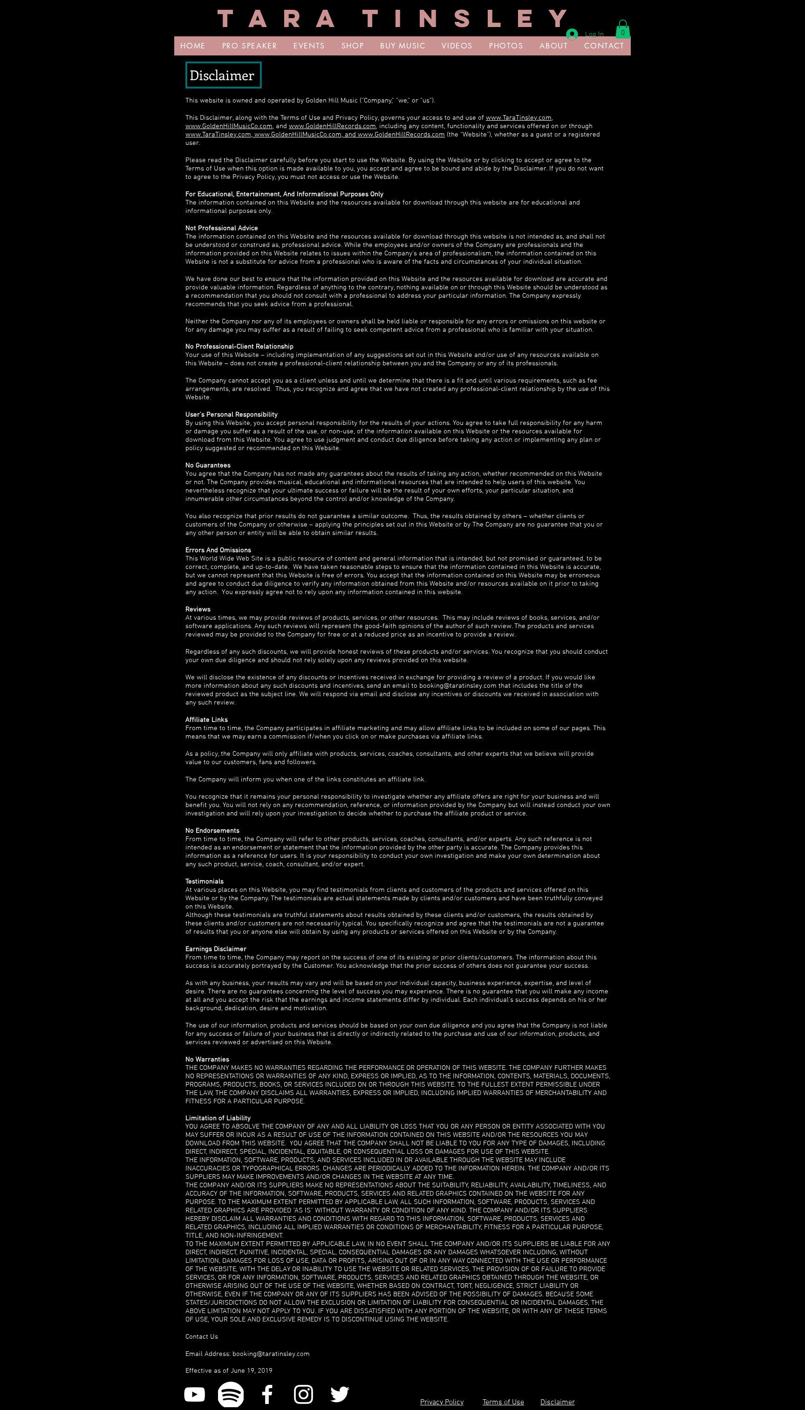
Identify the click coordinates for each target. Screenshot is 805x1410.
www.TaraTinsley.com (519, 118)
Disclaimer (557, 1402)
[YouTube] (194, 1394)
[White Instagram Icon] (303, 1394)
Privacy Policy (442, 1402)
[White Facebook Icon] (267, 1394)
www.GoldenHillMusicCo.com (229, 126)
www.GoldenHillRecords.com (332, 126)
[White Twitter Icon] (340, 1394)
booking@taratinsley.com (458, 686)
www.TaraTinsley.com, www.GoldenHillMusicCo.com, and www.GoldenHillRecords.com (315, 134)
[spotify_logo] (231, 1394)
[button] (623, 29)
